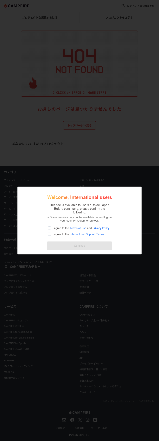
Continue (79, 245)
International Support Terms (87, 234)
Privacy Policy (100, 228)
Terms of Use (78, 228)
